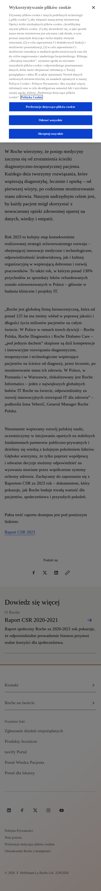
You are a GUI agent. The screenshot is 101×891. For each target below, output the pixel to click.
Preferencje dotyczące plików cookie (50, 107)
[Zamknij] (93, 7)
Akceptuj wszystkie (50, 133)
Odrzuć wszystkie (50, 120)
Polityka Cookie (31, 97)
